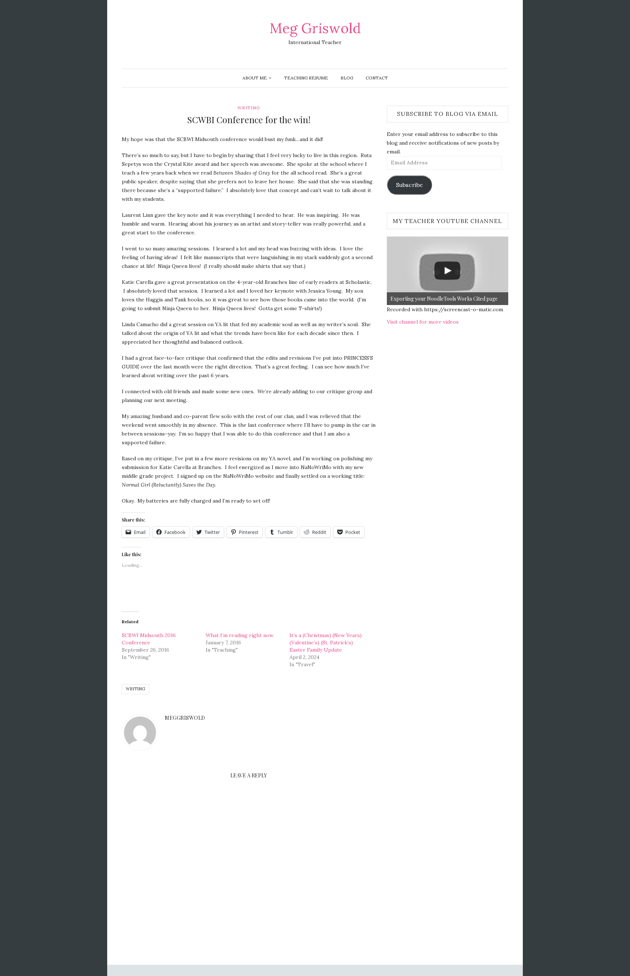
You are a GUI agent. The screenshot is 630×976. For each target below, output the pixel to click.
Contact (377, 78)
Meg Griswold (315, 28)
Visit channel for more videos (423, 322)
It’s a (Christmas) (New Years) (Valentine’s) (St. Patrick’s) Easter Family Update (325, 642)
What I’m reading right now (239, 635)
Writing (248, 107)
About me (254, 78)
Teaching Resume (306, 78)
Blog (347, 78)
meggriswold (185, 717)
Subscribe (409, 184)
